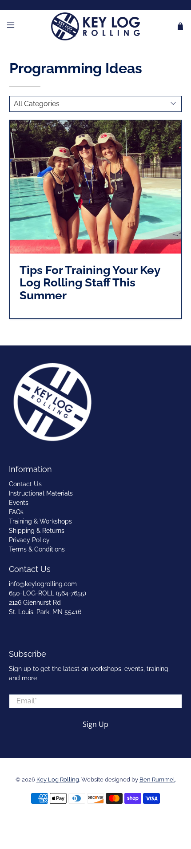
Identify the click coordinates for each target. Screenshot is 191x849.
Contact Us (25, 484)
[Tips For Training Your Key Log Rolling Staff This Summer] (96, 187)
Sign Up (95, 724)
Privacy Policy (29, 540)
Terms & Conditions (37, 549)
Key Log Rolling (57, 779)
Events (18, 502)
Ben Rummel (157, 779)
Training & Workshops (40, 521)
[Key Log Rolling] (95, 26)
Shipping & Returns (36, 530)
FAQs (16, 512)
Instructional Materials (41, 493)
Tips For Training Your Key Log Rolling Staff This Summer (90, 282)
